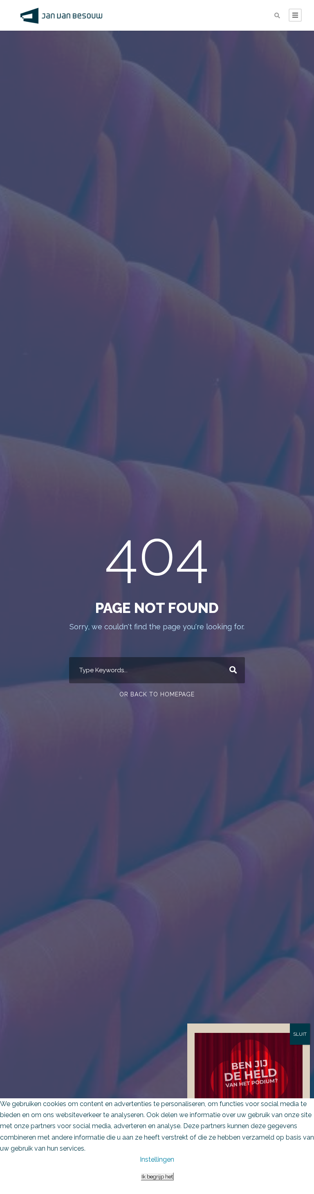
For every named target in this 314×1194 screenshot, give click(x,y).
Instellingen (157, 1159)
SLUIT (300, 1034)
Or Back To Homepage (157, 694)
